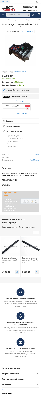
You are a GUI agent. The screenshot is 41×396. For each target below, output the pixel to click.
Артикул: (10, 31)
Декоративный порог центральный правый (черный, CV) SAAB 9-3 (10, 259)
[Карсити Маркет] (9, 9)
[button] (27, 31)
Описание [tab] (7, 168)
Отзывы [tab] (6, 185)
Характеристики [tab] (10, 180)
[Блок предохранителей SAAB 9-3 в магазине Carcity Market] (20, 50)
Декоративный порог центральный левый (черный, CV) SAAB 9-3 (30, 259)
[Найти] (28, 15)
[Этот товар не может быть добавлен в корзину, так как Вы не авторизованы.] (17, 272)
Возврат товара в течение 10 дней (20, 348)
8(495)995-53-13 (30, 10)
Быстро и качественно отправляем (20, 298)
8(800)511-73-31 (30, 7)
